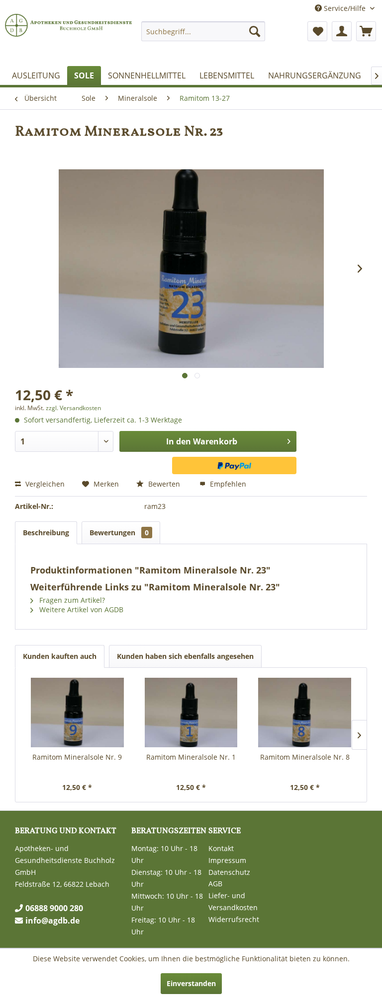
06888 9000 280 (54, 908)
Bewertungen (119, 532)
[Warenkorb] (366, 31)
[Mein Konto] (342, 31)
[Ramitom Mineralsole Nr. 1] (191, 712)
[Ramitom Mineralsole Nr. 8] (305, 712)
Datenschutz (229, 872)
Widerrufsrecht (233, 919)
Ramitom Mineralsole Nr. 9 (77, 757)
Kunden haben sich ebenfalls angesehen (185, 656)
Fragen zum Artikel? (71, 600)
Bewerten (164, 484)
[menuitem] (203, 31)
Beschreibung (46, 532)
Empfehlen (227, 484)
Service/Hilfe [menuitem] (345, 8)
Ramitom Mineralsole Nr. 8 (305, 757)
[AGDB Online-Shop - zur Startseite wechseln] (69, 39)
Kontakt (221, 848)
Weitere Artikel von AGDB (80, 609)
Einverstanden (191, 983)
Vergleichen (44, 484)
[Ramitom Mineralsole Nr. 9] (77, 712)
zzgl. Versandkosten (73, 408)
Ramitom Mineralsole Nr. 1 (191, 757)
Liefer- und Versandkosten (233, 901)
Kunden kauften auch (59, 656)
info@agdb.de (52, 920)
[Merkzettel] (317, 31)
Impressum (227, 860)
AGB (215, 883)
